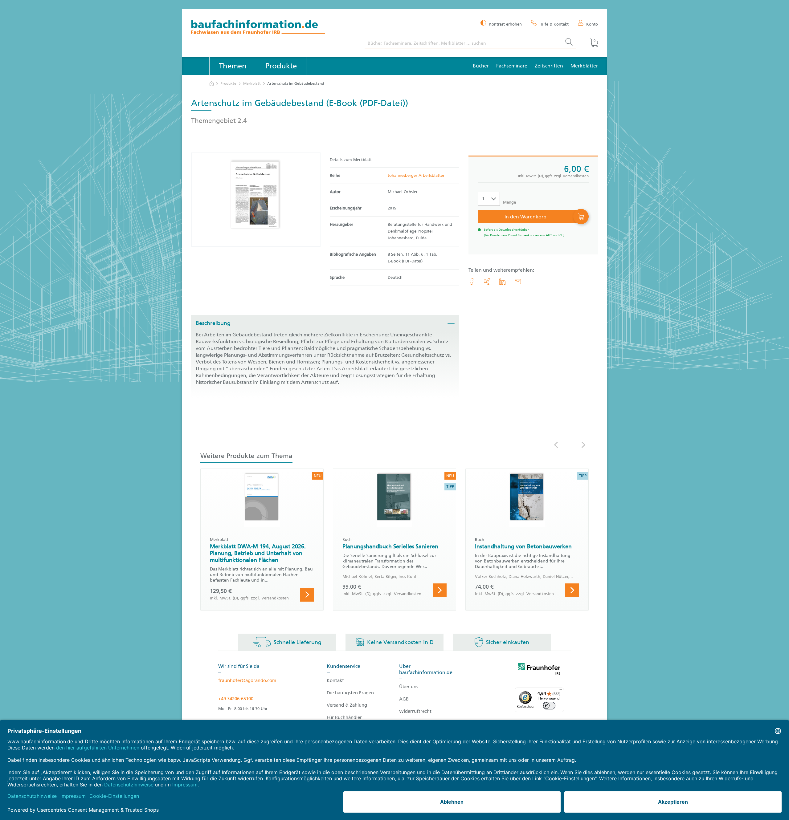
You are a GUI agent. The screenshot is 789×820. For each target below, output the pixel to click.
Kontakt (335, 680)
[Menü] (560, 691)
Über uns (408, 686)
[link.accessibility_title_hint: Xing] (487, 281)
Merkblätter (584, 66)
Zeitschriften (549, 66)
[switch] (549, 705)
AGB (404, 699)
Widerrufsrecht (415, 711)
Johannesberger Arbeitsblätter (416, 175)
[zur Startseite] (211, 83)
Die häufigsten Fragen (350, 693)
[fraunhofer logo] (539, 670)
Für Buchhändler (344, 717)
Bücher (481, 66)
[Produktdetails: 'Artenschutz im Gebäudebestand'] (255, 200)
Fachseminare (511, 66)
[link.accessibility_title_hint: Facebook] (471, 281)
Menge (509, 202)
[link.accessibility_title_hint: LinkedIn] (502, 281)
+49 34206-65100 (235, 698)
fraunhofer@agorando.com (247, 680)
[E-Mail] (518, 281)
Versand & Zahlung (347, 705)
